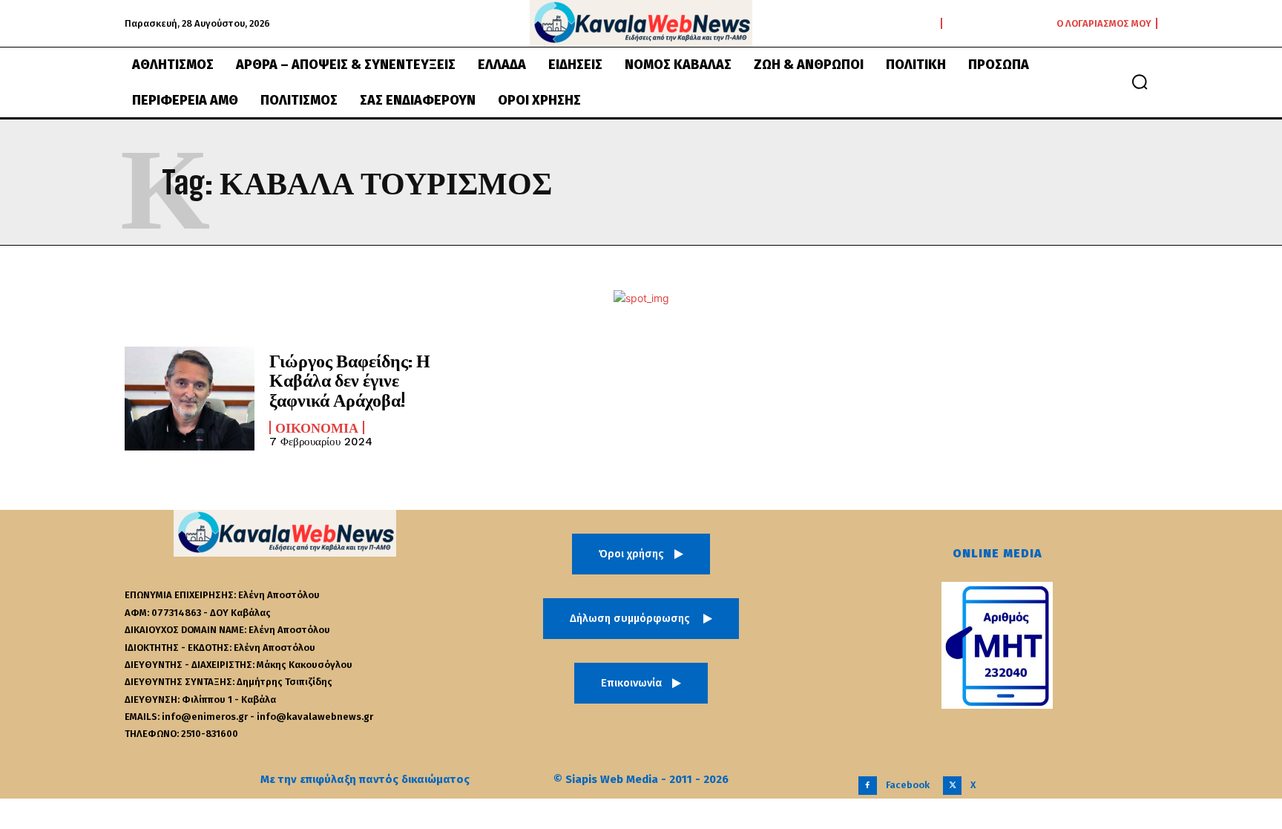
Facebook (908, 784)
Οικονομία (316, 427)
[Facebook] (867, 785)
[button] (1139, 81)
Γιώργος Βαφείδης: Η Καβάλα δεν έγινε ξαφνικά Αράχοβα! (349, 380)
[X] (952, 785)
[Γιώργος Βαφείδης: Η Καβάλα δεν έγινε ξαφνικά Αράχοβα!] (189, 398)
